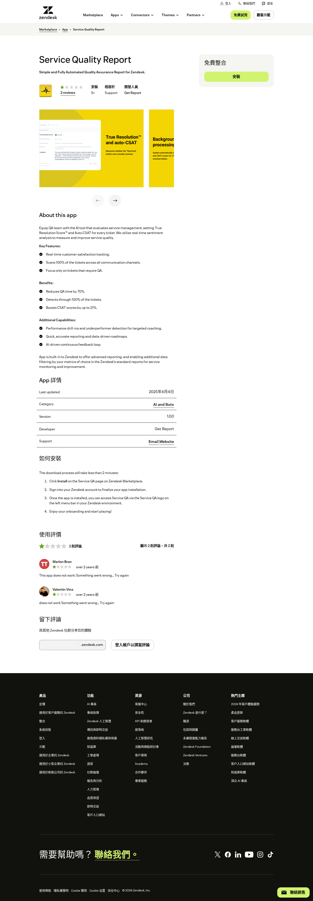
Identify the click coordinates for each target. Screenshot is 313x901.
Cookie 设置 (97, 890)
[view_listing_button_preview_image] (91, 148)
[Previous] (98, 201)
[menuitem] (267, 3)
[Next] (115, 201)
